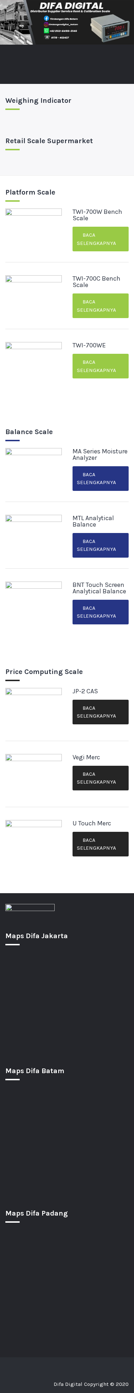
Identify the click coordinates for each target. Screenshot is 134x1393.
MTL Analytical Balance (93, 521)
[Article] (91, 1366)
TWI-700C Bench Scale (96, 282)
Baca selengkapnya (96, 239)
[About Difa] (107, 1366)
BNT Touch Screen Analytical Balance (99, 588)
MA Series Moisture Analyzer (100, 454)
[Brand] (25, 1366)
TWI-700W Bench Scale (97, 215)
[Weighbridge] (58, 1366)
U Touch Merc (92, 823)
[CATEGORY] (42, 1366)
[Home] (11, 1366)
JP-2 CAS (85, 691)
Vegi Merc (86, 757)
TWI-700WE (89, 345)
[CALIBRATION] (75, 1366)
